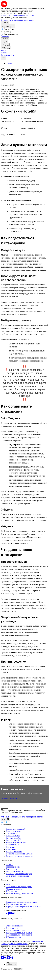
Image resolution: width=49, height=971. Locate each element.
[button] (4, 50)
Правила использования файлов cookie (17, 20)
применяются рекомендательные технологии (22, 942)
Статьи (9, 63)
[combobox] (11, 964)
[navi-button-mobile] (3, 58)
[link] (5, 44)
